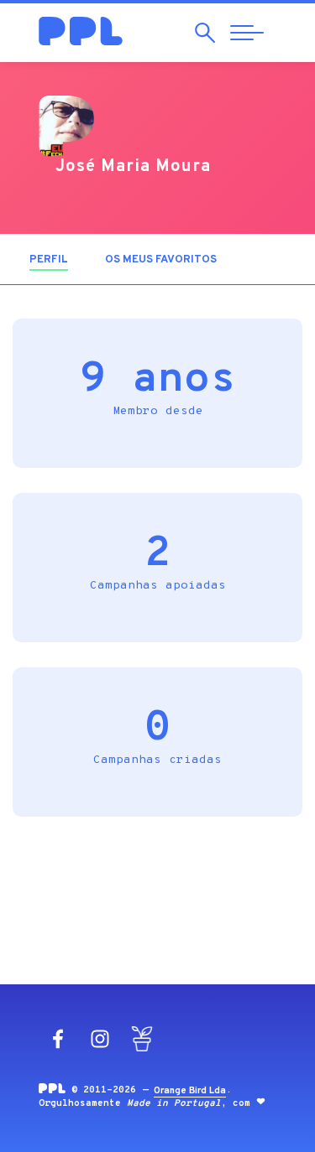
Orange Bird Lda (190, 1091)
